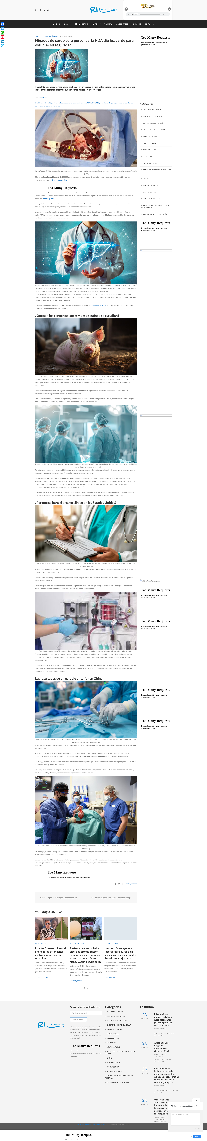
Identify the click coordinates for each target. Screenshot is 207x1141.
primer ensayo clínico (98, 305)
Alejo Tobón (160, 1029)
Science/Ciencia (151, 185)
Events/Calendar (151, 136)
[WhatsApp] (2, 33)
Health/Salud (41, 36)
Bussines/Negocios (152, 109)
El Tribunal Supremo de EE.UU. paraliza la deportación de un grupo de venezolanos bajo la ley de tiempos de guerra (112, 897)
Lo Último (54, 36)
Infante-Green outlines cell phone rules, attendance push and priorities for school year (163, 1020)
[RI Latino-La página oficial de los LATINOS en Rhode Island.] (103, 10)
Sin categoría (150, 192)
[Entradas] (86, 897)
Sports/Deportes (151, 198)
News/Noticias (150, 163)
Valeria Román (43, 98)
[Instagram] (48, 10)
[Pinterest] (2, 37)
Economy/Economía (152, 116)
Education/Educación (154, 123)
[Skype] (2, 46)
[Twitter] (44, 10)
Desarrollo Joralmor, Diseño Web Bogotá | (92, 1124)
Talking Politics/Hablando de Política (155, 206)
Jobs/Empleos (149, 150)
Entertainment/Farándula (156, 130)
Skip (190, 1136)
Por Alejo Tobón (131, 884)
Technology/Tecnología (155, 214)
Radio (146, 178)
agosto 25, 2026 (42, 943)
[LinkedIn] (2, 41)
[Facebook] (40, 10)
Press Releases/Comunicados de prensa (156, 171)
